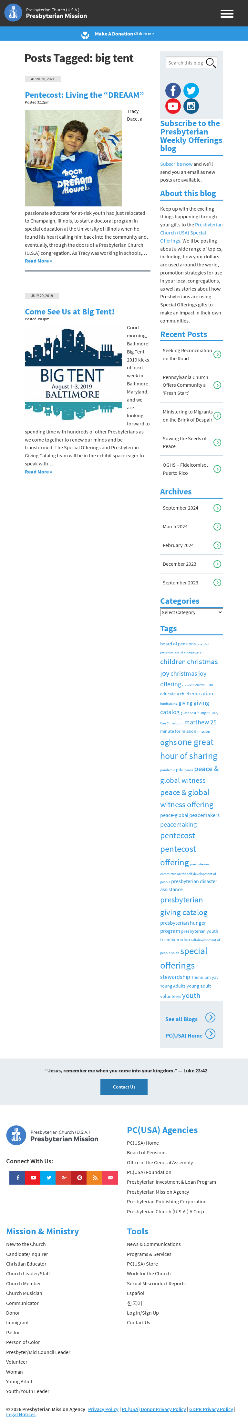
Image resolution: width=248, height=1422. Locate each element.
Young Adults (173, 986)
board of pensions (178, 644)
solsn (175, 953)
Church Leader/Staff (28, 1273)
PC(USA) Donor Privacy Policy (154, 1409)
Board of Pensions (147, 1152)
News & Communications (154, 1244)
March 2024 (175, 526)
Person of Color (23, 1342)
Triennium (201, 977)
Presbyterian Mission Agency (158, 1191)
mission (203, 731)
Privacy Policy (103, 1409)
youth (191, 995)
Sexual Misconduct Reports (156, 1283)
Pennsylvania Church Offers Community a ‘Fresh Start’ (185, 385)
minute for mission (178, 731)
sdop (185, 939)
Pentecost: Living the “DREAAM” (84, 95)
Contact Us (124, 1087)
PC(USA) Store (142, 1263)
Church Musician (24, 1293)
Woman (14, 1371)
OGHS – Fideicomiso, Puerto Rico (185, 469)
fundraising (169, 703)
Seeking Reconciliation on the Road (187, 354)
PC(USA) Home (189, 1034)
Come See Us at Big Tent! (70, 311)
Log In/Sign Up (143, 1312)
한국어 (134, 1303)
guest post (188, 713)
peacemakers (204, 815)
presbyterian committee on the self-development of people (188, 873)
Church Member (23, 1283)
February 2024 (178, 545)
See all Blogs (189, 1018)
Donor (13, 1312)
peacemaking (178, 824)
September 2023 (180, 582)
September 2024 (180, 507)
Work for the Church (149, 1273)
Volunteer (16, 1361)
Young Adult (19, 1381)
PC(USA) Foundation (149, 1172)
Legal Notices (21, 1414)
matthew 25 (200, 722)
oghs (168, 742)
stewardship (175, 976)
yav (215, 977)
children (173, 661)
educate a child (174, 694)
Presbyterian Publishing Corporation (167, 1201)
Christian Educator (26, 1263)
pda (179, 769)
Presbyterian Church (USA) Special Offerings (191, 232)
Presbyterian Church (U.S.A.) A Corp (165, 1211)
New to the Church (26, 1244)
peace (188, 770)
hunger (203, 712)
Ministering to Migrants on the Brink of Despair (188, 415)
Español (135, 1293)
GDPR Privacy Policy (211, 1409)
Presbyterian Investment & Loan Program (171, 1181)
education (201, 693)
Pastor (13, 1332)
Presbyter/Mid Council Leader (38, 1352)
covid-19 (188, 685)
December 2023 (179, 564)
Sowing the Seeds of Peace (185, 442)
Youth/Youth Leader (27, 1391)
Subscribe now (176, 164)
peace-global (174, 815)
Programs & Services (149, 1254)
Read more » (38, 260)
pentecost (177, 835)
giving (185, 702)
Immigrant (17, 1322)
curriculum (204, 684)
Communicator (22, 1303)
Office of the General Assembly (160, 1162)
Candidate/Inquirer (27, 1254)
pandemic (167, 770)
